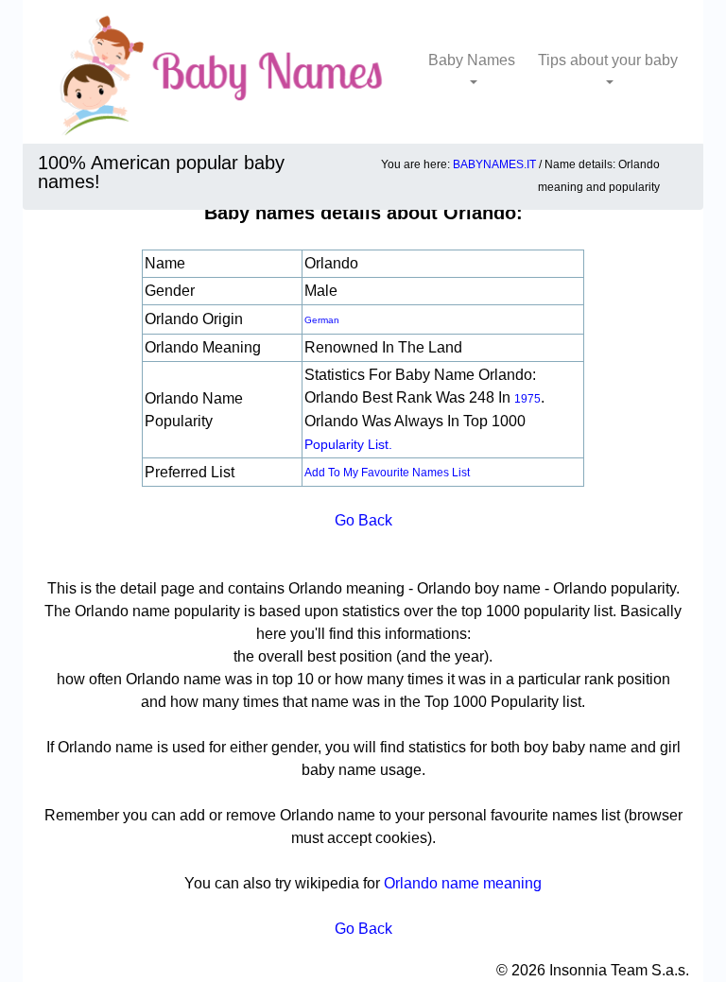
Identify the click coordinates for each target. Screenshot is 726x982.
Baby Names (471, 60)
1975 (527, 398)
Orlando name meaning (463, 883)
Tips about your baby (608, 60)
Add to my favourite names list (387, 472)
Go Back (363, 520)
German (321, 320)
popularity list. (348, 444)
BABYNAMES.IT (494, 164)
